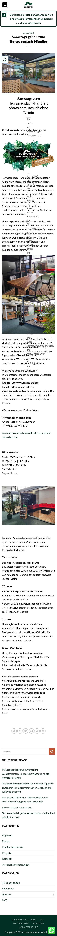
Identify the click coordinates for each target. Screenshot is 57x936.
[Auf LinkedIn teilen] (43, 731)
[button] (4, 4)
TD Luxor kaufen (11, 882)
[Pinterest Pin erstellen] (37, 731)
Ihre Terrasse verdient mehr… (17, 807)
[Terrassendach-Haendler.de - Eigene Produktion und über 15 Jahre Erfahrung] (28, 5)
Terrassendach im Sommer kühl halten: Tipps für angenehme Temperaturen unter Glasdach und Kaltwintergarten (28, 787)
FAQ (4, 900)
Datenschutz (20, 923)
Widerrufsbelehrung (24, 919)
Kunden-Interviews (12, 846)
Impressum (38, 923)
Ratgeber (7, 858)
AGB (42, 919)
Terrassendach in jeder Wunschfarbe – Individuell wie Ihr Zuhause (28, 815)
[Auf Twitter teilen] (25, 731)
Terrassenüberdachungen (15, 864)
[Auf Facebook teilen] (20, 731)
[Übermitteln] (52, 751)
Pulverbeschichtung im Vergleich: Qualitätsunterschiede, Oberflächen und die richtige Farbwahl (25, 773)
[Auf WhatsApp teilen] (14, 731)
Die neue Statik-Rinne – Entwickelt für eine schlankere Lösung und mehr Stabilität (25, 799)
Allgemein (28, 33)
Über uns (7, 894)
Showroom (8, 888)
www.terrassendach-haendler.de (19, 432)
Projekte (6, 852)
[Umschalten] (53, 894)
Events (5, 841)
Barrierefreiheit (28, 927)
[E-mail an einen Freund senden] (31, 731)
